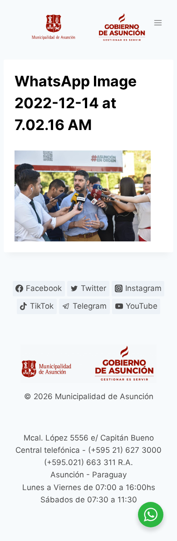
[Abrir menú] (157, 22)
